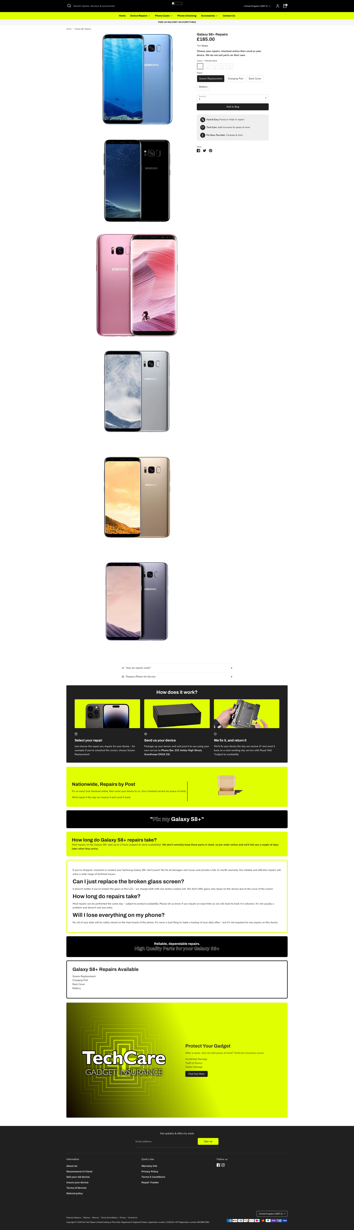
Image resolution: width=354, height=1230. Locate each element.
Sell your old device (78, 1177)
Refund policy (74, 1193)
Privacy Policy (149, 1171)
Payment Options (73, 1217)
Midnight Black (200, 66)
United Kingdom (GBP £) (256, 6)
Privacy (123, 1217)
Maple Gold (222, 66)
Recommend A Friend (79, 1171)
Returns (95, 1217)
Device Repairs (139, 15)
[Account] (277, 6)
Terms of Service (76, 1187)
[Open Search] (69, 5)
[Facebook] (218, 1165)
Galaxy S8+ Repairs (83, 29)
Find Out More (196, 1074)
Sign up (208, 1141)
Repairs (205, 45)
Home (122, 15)
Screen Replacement (210, 78)
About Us (71, 1166)
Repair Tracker (150, 1182)
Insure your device (77, 1182)
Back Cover (255, 78)
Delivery (86, 1217)
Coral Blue (230, 66)
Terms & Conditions (153, 1177)
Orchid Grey (208, 66)
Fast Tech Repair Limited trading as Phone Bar (101, 1222)
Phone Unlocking (186, 15)
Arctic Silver (215, 66)
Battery (203, 87)
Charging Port (235, 78)
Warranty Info (149, 1166)
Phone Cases (162, 15)
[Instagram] (223, 1165)
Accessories (208, 15)
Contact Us (229, 15)
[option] (177, 22)
